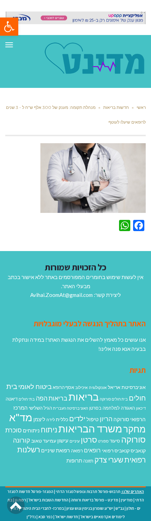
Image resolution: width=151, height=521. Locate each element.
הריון (106, 419)
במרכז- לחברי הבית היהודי (42, 508)
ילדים (77, 418)
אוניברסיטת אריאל (127, 387)
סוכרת (13, 430)
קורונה (21, 440)
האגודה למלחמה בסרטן (112, 408)
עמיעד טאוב (43, 441)
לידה (50, 419)
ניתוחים (31, 430)
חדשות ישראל (66, 516)
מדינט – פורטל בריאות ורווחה (94, 499)
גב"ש (120, 508)
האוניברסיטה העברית (70, 408)
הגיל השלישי (40, 408)
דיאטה (12, 399)
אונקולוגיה (98, 387)
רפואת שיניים (55, 450)
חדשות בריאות (116, 107)
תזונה (88, 461)
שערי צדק (108, 460)
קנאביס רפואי (116, 450)
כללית (62, 419)
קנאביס (138, 450)
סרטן (89, 439)
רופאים (92, 450)
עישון (62, 440)
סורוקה (133, 439)
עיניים (75, 441)
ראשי (141, 107)
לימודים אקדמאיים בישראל (102, 516)
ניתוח (49, 429)
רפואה (77, 450)
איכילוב (81, 387)
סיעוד (115, 441)
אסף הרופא (63, 387)
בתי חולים (27, 399)
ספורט (103, 441)
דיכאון (141, 408)
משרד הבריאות (90, 428)
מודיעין (127, 499)
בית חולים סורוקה (114, 399)
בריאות (83, 396)
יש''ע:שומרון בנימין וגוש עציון (89, 508)
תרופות (74, 460)
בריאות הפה (51, 398)
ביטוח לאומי (35, 386)
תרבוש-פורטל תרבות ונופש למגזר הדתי (88, 491)
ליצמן (39, 419)
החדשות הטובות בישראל (48, 499)
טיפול (92, 419)
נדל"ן (31, 516)
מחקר (134, 429)
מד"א (20, 417)
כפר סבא (45, 516)
